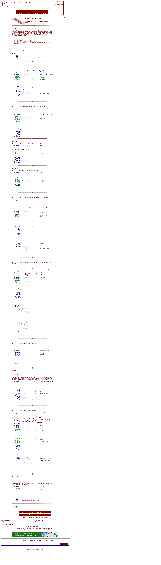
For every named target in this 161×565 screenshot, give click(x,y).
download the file (25, 57)
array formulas (15, 208)
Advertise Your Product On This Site (35, 549)
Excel (29, 540)
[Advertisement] (6, 35)
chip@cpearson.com (36, 4)
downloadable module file (16, 35)
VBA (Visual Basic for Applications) (43, 540)
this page (41, 521)
